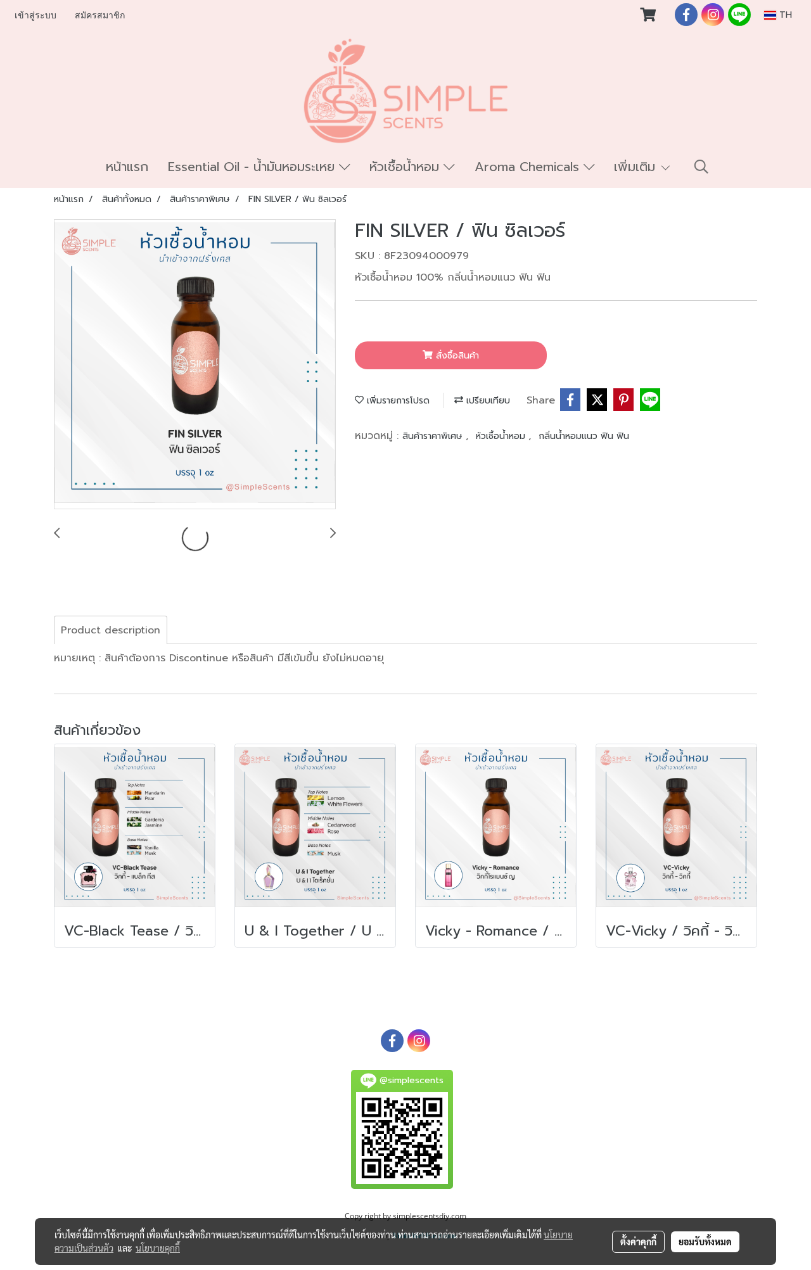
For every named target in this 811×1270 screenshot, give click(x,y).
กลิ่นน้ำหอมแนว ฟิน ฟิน (584, 436)
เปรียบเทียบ (486, 400)
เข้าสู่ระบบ (35, 15)
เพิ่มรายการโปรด (397, 400)
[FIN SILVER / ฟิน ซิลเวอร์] (194, 365)
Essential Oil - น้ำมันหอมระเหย (253, 166)
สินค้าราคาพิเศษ (434, 436)
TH (784, 15)
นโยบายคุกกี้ (158, 1248)
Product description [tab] (110, 630)
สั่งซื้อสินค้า (456, 355)
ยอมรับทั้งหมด (705, 1241)
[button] (701, 167)
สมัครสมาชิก (100, 15)
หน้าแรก (127, 166)
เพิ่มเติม (637, 166)
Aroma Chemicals (529, 166)
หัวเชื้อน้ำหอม (406, 166)
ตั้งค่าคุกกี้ (638, 1241)
